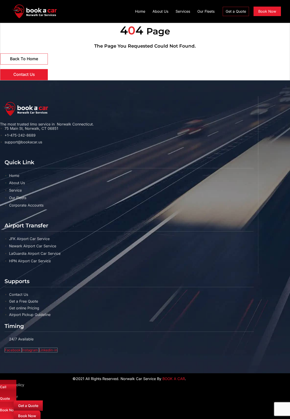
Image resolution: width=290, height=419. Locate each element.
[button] (236, 11)
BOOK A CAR (173, 378)
